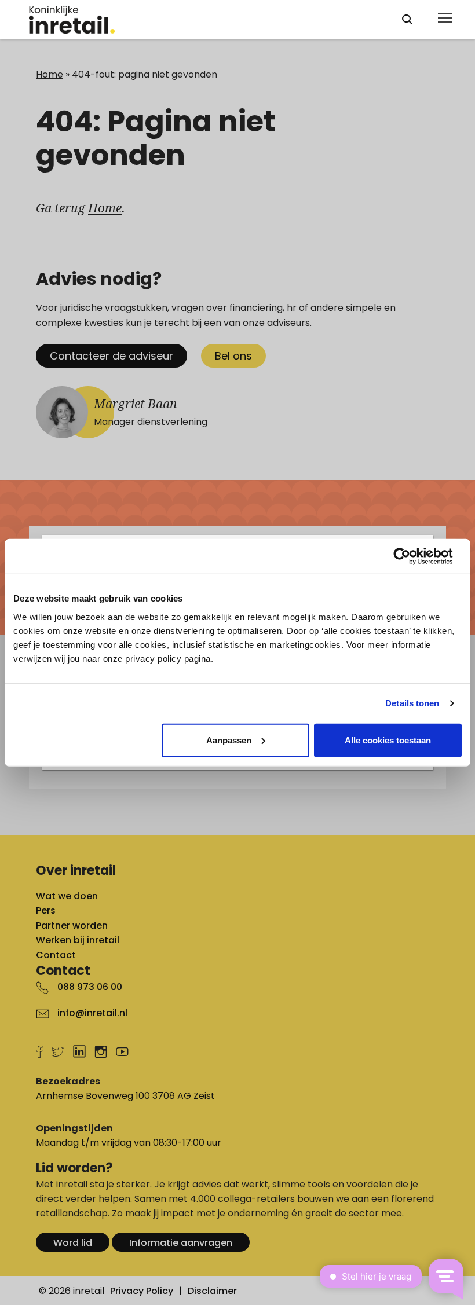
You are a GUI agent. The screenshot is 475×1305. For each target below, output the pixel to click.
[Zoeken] (407, 19)
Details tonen (412, 703)
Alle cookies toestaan (388, 740)
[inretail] (204, 20)
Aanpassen (228, 740)
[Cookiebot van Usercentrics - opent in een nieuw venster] (411, 556)
